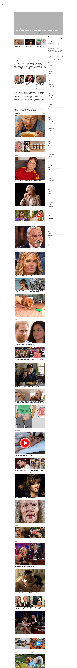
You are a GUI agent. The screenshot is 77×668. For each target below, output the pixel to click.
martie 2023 (50, 141)
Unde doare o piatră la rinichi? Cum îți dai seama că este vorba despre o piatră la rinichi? (55, 61)
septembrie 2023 (51, 128)
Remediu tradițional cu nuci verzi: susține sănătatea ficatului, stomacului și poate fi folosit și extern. (55, 56)
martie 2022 (50, 167)
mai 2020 (49, 208)
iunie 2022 (49, 160)
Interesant (49, 233)
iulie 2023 (49, 132)
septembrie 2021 (51, 180)
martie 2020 (50, 213)
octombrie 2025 (50, 84)
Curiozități (49, 224)
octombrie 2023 (50, 126)
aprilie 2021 (50, 191)
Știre (48, 244)
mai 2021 (49, 189)
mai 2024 (49, 110)
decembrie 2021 (50, 173)
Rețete (49, 237)
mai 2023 (49, 136)
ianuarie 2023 (50, 145)
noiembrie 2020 (50, 202)
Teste (49, 246)
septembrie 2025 (51, 86)
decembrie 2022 (50, 147)
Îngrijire (49, 231)
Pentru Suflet (50, 235)
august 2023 (50, 130)
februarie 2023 (50, 143)
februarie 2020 (50, 215)
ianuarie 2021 (50, 197)
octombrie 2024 (50, 99)
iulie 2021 (49, 184)
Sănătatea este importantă (52, 242)
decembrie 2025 (50, 80)
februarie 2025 (50, 93)
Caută (49, 36)
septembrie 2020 (51, 206)
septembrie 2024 (51, 102)
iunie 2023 (49, 134)
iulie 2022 (49, 158)
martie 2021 (50, 193)
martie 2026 (50, 73)
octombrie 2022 (50, 152)
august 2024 (50, 104)
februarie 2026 (50, 75)
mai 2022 (49, 163)
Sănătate (49, 239)
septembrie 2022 (51, 154)
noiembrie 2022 (50, 149)
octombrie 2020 (50, 204)
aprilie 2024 (50, 112)
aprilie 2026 (50, 71)
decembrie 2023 (50, 121)
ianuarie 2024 (50, 119)
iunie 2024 (49, 108)
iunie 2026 (49, 67)
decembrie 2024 (50, 95)
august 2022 (50, 156)
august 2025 (50, 88)
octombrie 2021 (50, 178)
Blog (48, 222)
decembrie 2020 (51, 200)
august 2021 (50, 182)
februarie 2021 (50, 195)
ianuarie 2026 (50, 78)
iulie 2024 (49, 106)
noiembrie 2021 (50, 176)
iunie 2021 (49, 187)
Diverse (49, 226)
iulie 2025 (49, 91)
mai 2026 (49, 69)
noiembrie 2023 (50, 123)
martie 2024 (50, 115)
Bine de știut (50, 220)
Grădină (49, 229)
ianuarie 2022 (50, 171)
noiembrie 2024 (50, 97)
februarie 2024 (50, 117)
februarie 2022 (50, 169)
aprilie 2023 (50, 139)
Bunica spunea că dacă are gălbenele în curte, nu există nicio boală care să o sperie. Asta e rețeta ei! (55, 51)
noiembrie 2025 (50, 82)
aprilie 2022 (50, 165)
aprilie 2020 (50, 210)
